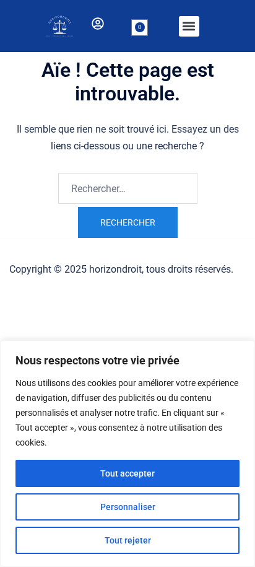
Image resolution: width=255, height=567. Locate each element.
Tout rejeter (128, 540)
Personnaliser (127, 507)
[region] (127, 453)
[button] (189, 26)
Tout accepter (127, 473)
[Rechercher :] (127, 188)
